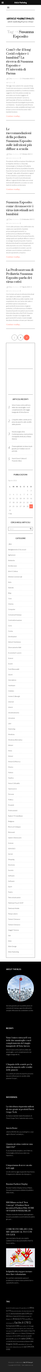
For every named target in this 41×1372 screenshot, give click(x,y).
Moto (10, 751)
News (24, 1333)
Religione (11, 821)
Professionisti (12, 810)
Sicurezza (11, 865)
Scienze (10, 843)
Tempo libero (13, 914)
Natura (10, 772)
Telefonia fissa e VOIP (15, 903)
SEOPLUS (12, 1341)
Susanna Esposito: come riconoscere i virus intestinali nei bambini (20, 208)
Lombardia (29, 1328)
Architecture (12, 566)
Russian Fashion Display (17, 1184)
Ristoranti (11, 832)
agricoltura (25, 1308)
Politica (10, 800)
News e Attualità (14, 783)
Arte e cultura (13, 571)
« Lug (10, 513)
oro (17, 1336)
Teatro (10, 892)
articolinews (15, 78)
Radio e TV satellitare (15, 816)
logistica (22, 1328)
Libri (9, 723)
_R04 (10, 544)
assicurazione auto (20, 1313)
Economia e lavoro (14, 653)
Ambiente (11, 560)
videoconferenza (18, 1347)
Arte (8, 1313)
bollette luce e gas (26, 1316)
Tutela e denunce (14, 919)
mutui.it (18, 1333)
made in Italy (29, 1331)
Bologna (9, 1319)
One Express (10, 1336)
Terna (29, 1344)
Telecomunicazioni (14, 897)
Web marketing (13, 952)
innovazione (14, 1328)
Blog (9, 593)
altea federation (29, 1311)
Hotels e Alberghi (14, 696)
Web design (12, 946)
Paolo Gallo (23, 1336)
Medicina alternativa (15, 740)
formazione (12, 1326)
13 (20, 498)
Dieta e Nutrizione (14, 642)
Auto (9, 582)
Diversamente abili (14, 647)
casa (27, 1319)
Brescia (19, 1319)
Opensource (12, 789)
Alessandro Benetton (17, 1311)
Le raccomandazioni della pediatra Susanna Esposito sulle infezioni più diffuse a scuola (19, 139)
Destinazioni (12, 636)
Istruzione (11, 718)
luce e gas (9, 1331)
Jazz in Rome (12, 1128)
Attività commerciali (15, 577)
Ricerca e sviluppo (14, 827)
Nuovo (31, 1333)
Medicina (10, 82)
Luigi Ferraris (18, 1331)
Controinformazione (15, 620)
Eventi (10, 664)
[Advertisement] (20, 356)
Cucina (10, 631)
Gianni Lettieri (24, 1326)
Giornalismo (12, 680)
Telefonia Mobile (13, 908)
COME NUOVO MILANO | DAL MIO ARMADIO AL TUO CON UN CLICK (19, 1232)
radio (16, 1339)
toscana (9, 1347)
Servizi (10, 854)
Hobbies (11, 691)
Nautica (11, 778)
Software (11, 876)
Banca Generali (15, 1316)
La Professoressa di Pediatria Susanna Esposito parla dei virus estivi (20, 276)
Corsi (10, 626)
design (11, 1323)
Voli (9, 935)
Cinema (10, 604)
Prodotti (11, 805)
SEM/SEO (11, 848)
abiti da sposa (16, 1308)
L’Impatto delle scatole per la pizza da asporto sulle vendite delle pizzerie (22, 422)
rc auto (25, 1338)
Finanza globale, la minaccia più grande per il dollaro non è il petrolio (22, 448)
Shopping (11, 859)
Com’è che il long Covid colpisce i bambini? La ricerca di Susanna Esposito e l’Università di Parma (19, 62)
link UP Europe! (28, 1362)
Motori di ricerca (14, 761)
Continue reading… (13, 116)
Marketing (11, 729)
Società (10, 870)
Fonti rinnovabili (13, 669)
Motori (10, 756)
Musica (10, 767)
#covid (9, 1308)
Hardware (11, 685)
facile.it (23, 1322)
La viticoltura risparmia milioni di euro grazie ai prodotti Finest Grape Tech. (20, 1109)
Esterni (10, 658)
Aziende (11, 587)
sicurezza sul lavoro (25, 1341)
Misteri (10, 745)
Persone (11, 794)
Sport (10, 886)
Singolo (12, 1344)
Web (10, 941)
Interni (10, 707)
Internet (11, 702)
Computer (11, 609)
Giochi (10, 674)
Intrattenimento (13, 713)
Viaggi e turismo (13, 930)
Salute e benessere (13, 158)
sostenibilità (22, 1344)
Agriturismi (11, 555)
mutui (10, 1333)
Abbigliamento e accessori (17, 549)
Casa (10, 598)
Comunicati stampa (14, 615)
